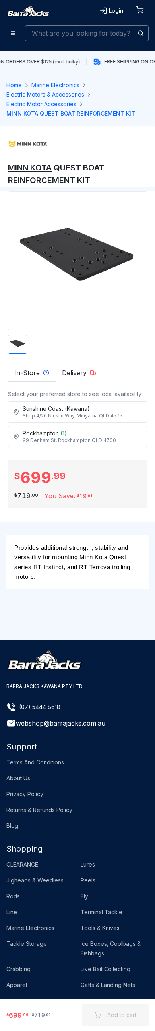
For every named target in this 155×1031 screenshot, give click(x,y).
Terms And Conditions (35, 762)
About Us (18, 778)
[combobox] (87, 33)
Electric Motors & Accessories (45, 94)
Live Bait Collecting (105, 969)
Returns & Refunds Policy (39, 809)
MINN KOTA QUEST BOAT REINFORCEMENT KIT (70, 113)
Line (11, 912)
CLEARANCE (22, 864)
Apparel (16, 984)
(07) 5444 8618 (39, 706)
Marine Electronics (55, 85)
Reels (88, 880)
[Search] (141, 33)
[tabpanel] (77, 418)
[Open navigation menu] (13, 33)
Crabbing (18, 969)
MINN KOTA (30, 167)
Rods (13, 896)
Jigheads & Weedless (35, 880)
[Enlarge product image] (17, 344)
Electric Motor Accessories (41, 104)
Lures (88, 864)
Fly (84, 896)
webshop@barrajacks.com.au (60, 723)
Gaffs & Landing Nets (108, 984)
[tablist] (77, 375)
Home (14, 85)
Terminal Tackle (101, 912)
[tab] (32, 375)
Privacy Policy (24, 794)
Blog (12, 825)
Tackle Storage (26, 943)
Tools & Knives (100, 927)
